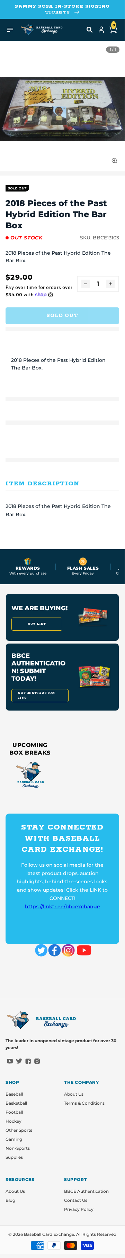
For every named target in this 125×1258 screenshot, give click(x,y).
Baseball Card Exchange (49, 1234)
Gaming (14, 1139)
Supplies (14, 1157)
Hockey (13, 1121)
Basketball (16, 1103)
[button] (90, 30)
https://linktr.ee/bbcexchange (62, 906)
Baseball (14, 1094)
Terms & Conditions (84, 1103)
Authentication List (36, 695)
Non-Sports (18, 1148)
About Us (73, 1094)
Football (14, 1112)
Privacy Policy (78, 1209)
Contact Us (75, 1200)
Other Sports (19, 1130)
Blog (10, 1200)
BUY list (37, 624)
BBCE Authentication (86, 1191)
